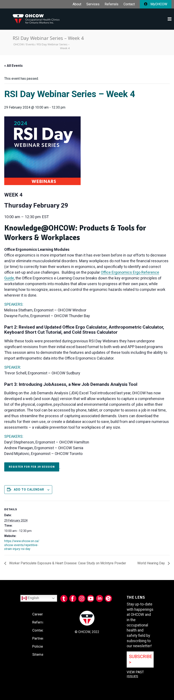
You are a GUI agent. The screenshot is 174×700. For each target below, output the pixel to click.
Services (93, 4)
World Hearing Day (151, 563)
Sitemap (38, 654)
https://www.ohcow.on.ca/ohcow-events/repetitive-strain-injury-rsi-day (21, 544)
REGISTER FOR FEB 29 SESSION (32, 467)
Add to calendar (29, 489)
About (77, 4)
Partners (39, 638)
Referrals (111, 4)
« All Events (13, 66)
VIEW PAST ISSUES (135, 674)
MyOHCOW (158, 4)
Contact (129, 4)
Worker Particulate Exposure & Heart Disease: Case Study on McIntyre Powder (67, 563)
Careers (38, 614)
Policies (38, 646)
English (33, 598)
